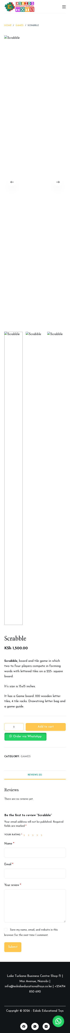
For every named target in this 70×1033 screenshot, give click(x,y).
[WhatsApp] (35, 1026)
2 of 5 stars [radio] (29, 835)
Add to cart (46, 726)
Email (8, 864)
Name (9, 843)
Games (26, 756)
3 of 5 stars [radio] (33, 835)
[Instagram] (46, 1026)
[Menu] (64, 7)
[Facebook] (24, 1026)
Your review (12, 885)
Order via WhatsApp (27, 736)
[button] (35, 737)
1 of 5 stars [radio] (25, 835)
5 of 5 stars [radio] (42, 835)
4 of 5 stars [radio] (38, 835)
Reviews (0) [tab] (35, 775)
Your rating (13, 835)
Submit (13, 947)
